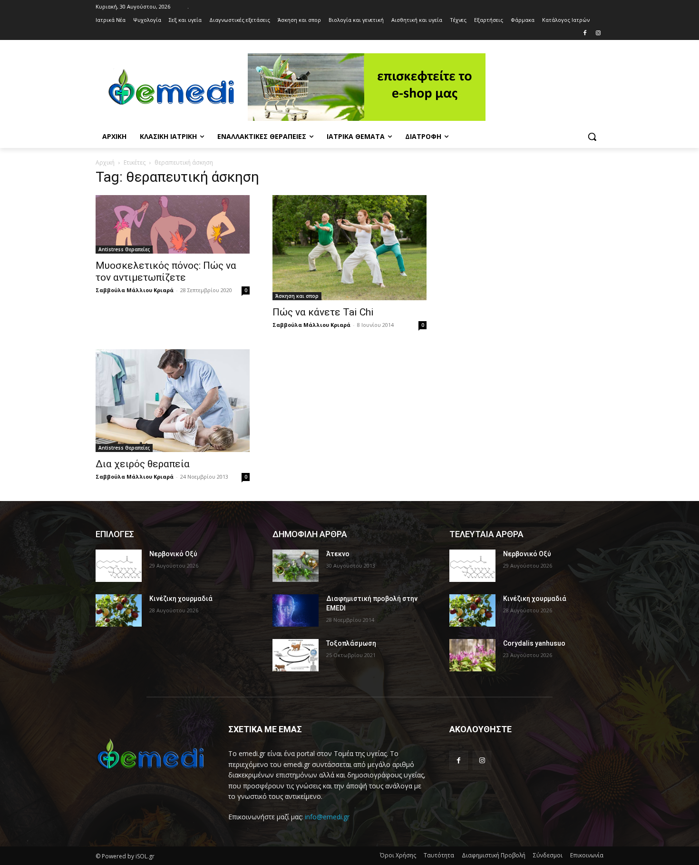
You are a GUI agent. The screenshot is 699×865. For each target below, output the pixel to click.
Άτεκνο (338, 554)
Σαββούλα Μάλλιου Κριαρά (135, 290)
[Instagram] (597, 33)
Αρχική (105, 162)
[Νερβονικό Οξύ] (119, 566)
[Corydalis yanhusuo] (472, 655)
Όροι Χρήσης (398, 855)
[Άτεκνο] (295, 566)
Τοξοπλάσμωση (351, 643)
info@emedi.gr (327, 816)
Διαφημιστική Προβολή (493, 855)
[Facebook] (584, 33)
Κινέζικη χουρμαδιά (181, 598)
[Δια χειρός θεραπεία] (173, 400)
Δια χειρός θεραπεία (143, 464)
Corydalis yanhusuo (534, 643)
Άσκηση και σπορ (297, 296)
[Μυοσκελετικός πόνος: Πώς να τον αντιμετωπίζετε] (173, 224)
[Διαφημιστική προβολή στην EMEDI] (295, 610)
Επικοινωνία (586, 855)
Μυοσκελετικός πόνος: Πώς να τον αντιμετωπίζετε (166, 271)
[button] (592, 136)
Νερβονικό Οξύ (173, 554)
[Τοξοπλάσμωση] (295, 655)
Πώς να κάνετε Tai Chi (323, 312)
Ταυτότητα (439, 855)
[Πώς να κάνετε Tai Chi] (349, 247)
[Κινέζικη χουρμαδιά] (119, 610)
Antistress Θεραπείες (124, 249)
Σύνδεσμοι (548, 855)
